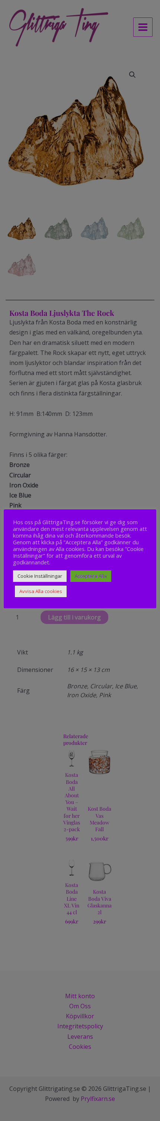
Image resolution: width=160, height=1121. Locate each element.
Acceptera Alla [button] (91, 576)
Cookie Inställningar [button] (39, 576)
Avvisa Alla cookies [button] (40, 591)
